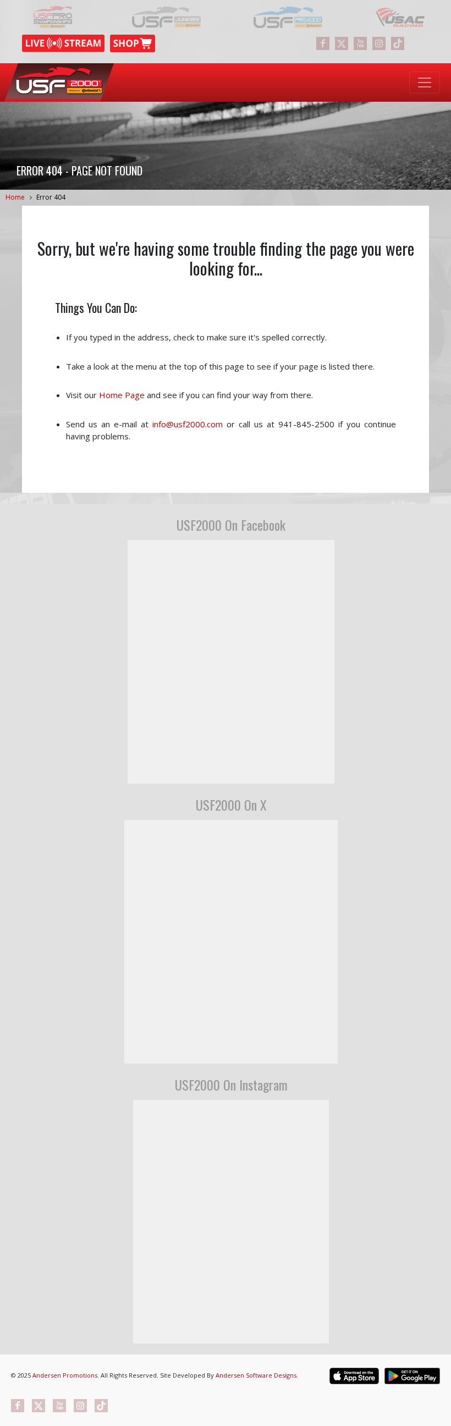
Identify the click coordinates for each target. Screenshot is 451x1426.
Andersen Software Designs (256, 1375)
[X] (341, 43)
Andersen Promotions (64, 1375)
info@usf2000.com (187, 424)
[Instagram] (379, 43)
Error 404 (50, 197)
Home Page (122, 394)
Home (15, 197)
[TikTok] (397, 43)
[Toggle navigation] (424, 82)
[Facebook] (322, 43)
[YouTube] (360, 43)
